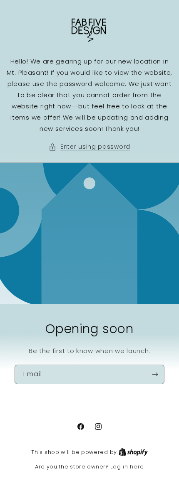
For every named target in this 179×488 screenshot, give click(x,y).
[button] (89, 147)
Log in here (127, 467)
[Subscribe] (155, 374)
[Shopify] (133, 452)
